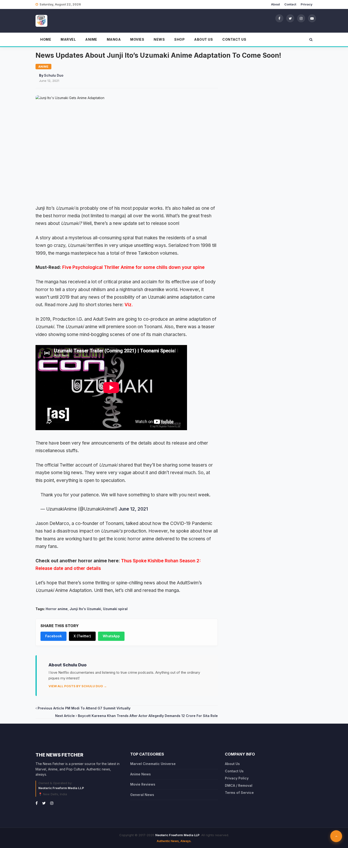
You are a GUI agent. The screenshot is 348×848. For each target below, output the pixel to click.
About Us (203, 39)
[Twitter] (290, 18)
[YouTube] (312, 18)
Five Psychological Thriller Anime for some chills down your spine (133, 267)
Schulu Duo (53, 75)
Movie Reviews (142, 784)
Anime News (140, 774)
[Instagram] (301, 18)
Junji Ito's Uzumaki (85, 609)
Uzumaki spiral (115, 609)
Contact (290, 4)
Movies (137, 39)
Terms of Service (239, 793)
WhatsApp (111, 636)
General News (142, 795)
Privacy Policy (237, 778)
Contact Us (234, 39)
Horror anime (57, 609)
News (159, 39)
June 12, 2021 (133, 509)
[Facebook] (279, 18)
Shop (179, 39)
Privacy (306, 4)
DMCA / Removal (238, 785)
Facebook (53, 636)
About (275, 4)
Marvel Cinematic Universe (153, 764)
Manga (114, 39)
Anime (91, 39)
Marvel (68, 39)
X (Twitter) (82, 636)
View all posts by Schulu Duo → (78, 686)
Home (45, 39)
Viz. (129, 304)
